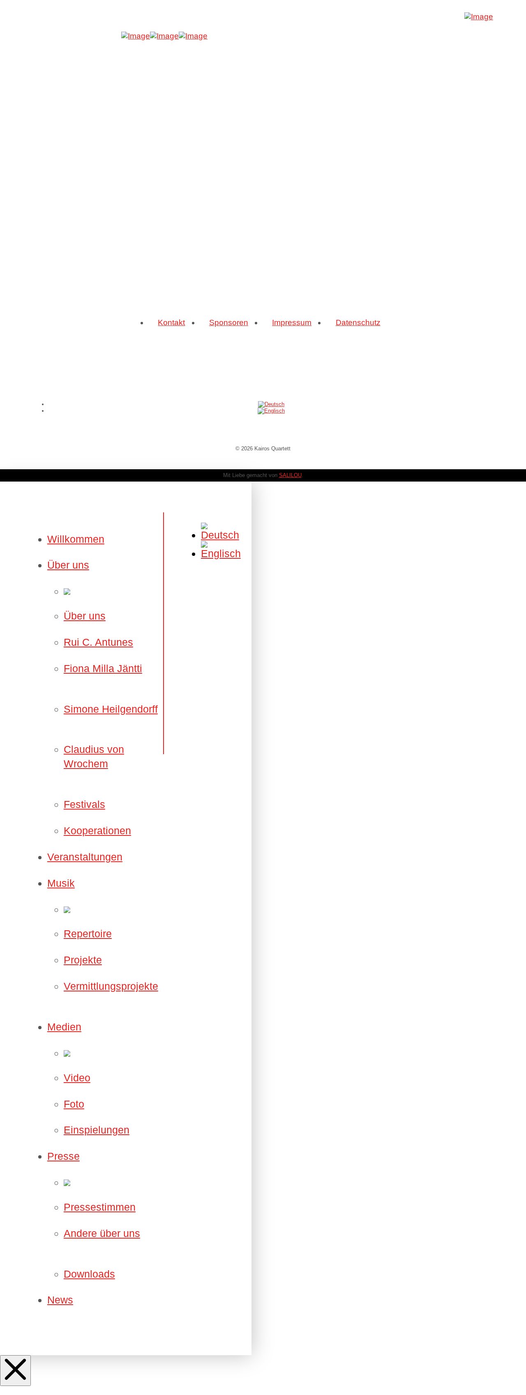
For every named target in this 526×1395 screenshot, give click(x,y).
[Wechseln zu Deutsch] (271, 404)
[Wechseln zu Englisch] (271, 411)
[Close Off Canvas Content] (15, 1370)
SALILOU (290, 475)
